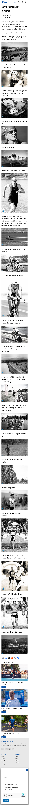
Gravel (2, 762)
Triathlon (3, 758)
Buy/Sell (17, 760)
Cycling (3, 760)
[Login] (22, 2)
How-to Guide (18, 764)
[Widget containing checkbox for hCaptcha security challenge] (14, 795)
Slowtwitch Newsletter (11, 784)
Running (3, 764)
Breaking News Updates (11, 787)
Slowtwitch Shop (9, 790)
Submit (6, 800)
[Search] (18, 2)
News (2, 756)
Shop (16, 758)
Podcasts (17, 762)
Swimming (3, 765)
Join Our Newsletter (9, 774)
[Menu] (25, 2)
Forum (16, 756)
